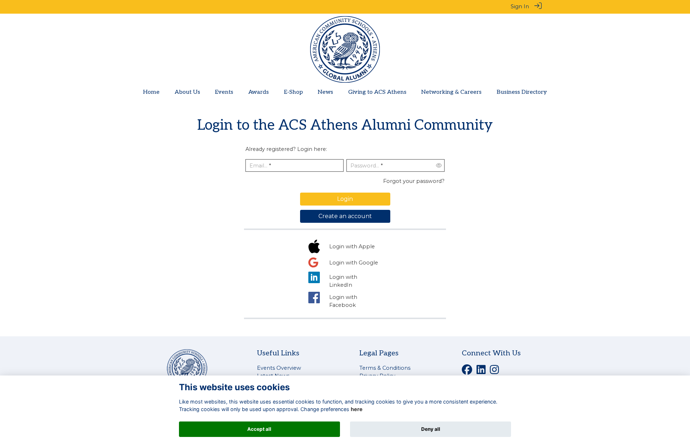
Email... (258, 165)
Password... (364, 165)
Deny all (430, 429)
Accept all (259, 429)
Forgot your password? (414, 181)
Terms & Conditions (384, 368)
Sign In (520, 6)
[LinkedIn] (481, 372)
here (357, 409)
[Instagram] (494, 372)
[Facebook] (467, 372)
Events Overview (279, 368)
